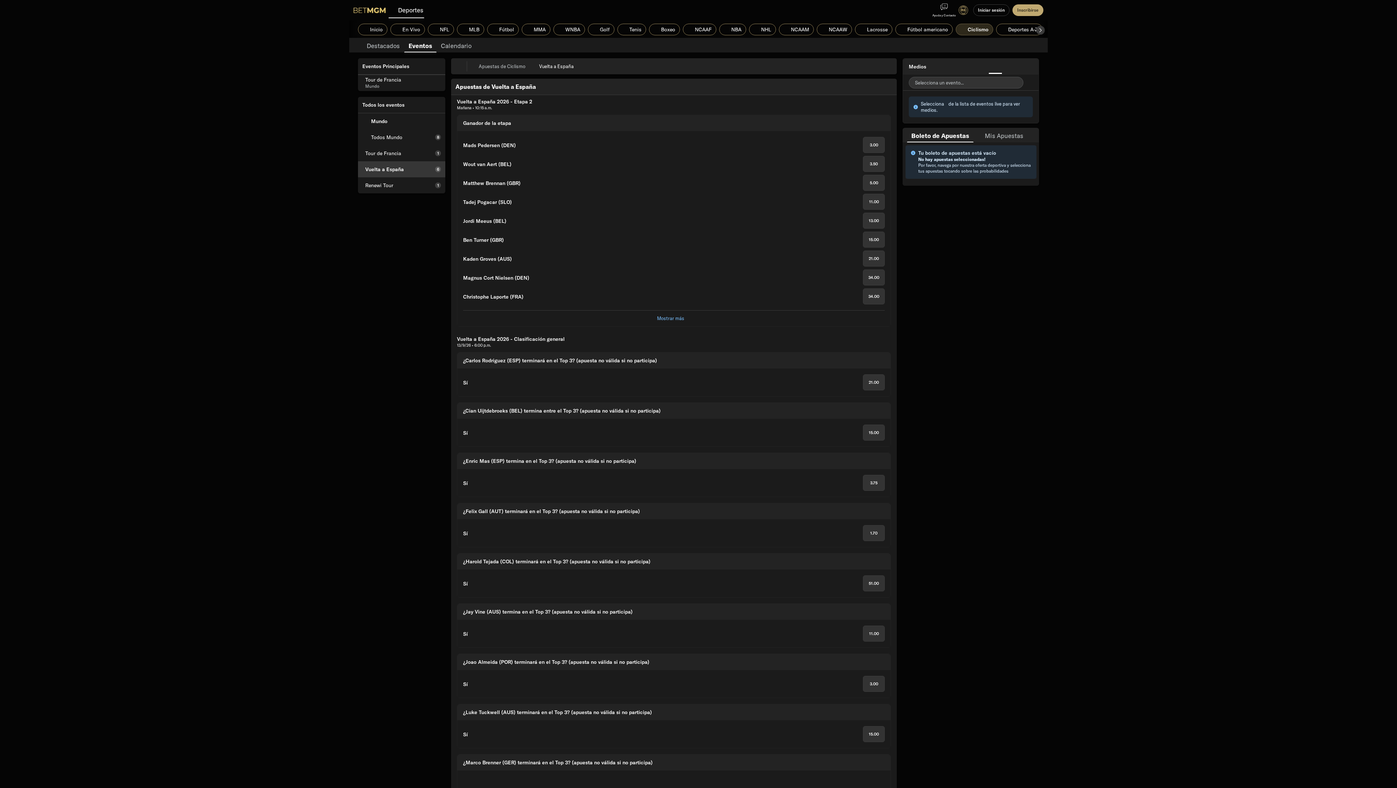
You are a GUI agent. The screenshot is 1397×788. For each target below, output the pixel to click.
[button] (1040, 30)
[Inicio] (370, 10)
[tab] (383, 45)
